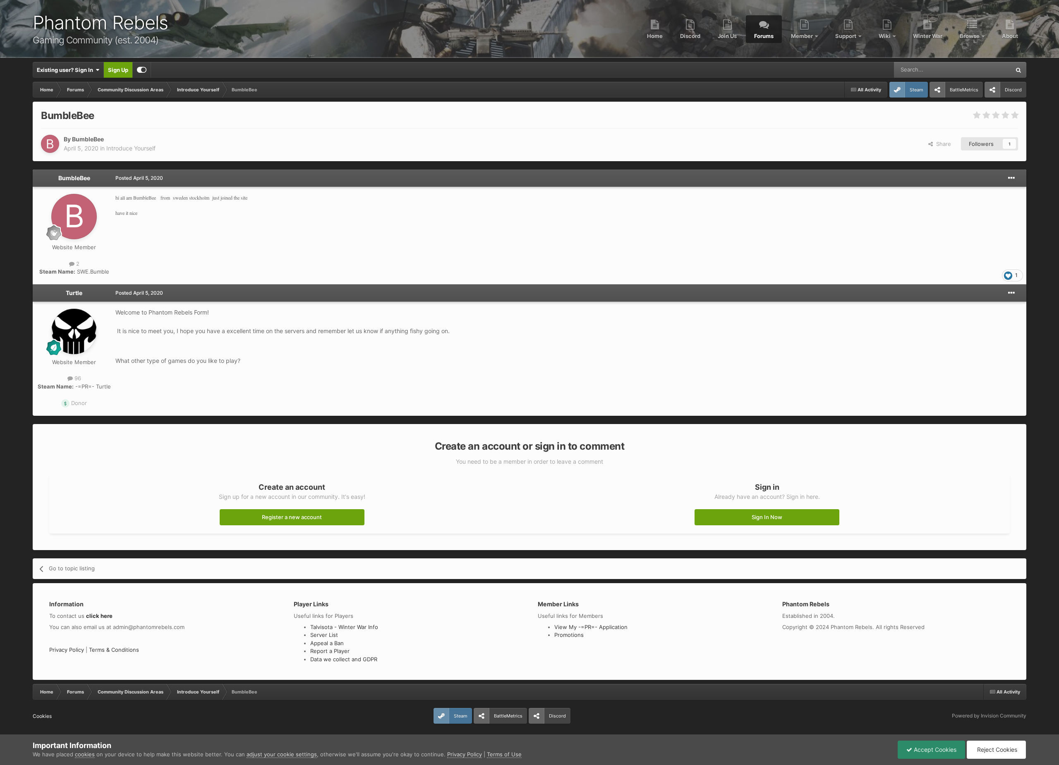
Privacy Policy (66, 649)
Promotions (569, 635)
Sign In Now (767, 517)
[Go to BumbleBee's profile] (50, 144)
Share (942, 144)
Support (846, 36)
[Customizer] (142, 70)
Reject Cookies (996, 749)
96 (77, 378)
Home (655, 36)
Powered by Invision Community (989, 716)
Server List (324, 635)
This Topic (987, 70)
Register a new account (292, 517)
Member (802, 36)
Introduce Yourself (131, 148)
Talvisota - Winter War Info (344, 627)
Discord (690, 36)
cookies (85, 754)
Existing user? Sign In (66, 70)
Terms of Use (504, 754)
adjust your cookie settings (282, 754)
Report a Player (330, 651)
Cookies (42, 716)
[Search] (1018, 70)
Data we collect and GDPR (343, 659)
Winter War (927, 36)
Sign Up (118, 70)
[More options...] (1011, 178)
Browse (970, 36)
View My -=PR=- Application (591, 627)
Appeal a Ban (327, 643)
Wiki (885, 36)
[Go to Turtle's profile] (74, 331)
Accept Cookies (934, 749)
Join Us (727, 36)
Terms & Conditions (114, 649)
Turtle (74, 292)
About (1010, 36)
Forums (764, 36)
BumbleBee (88, 139)
